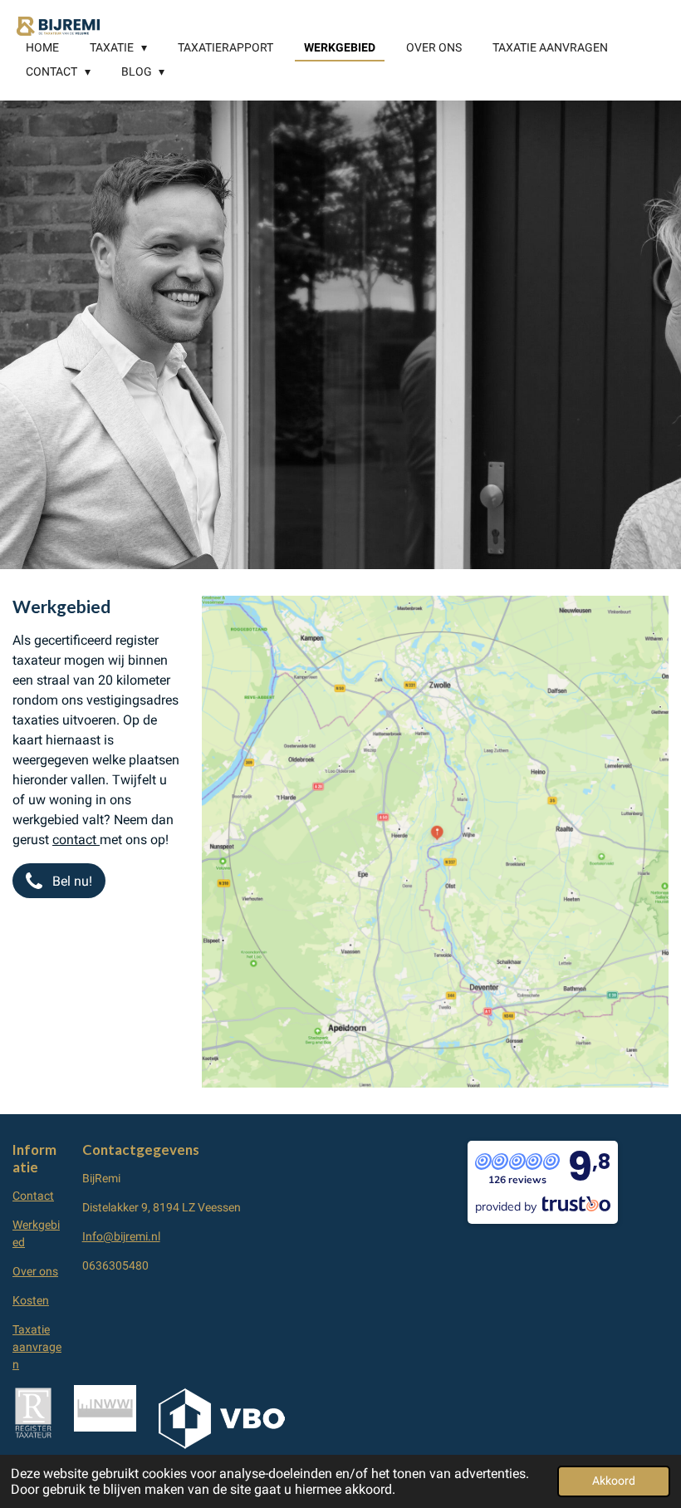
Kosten (30, 1300)
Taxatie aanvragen (36, 1347)
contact (76, 839)
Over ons (35, 1271)
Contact (33, 1195)
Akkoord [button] (613, 1481)
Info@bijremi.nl (121, 1236)
